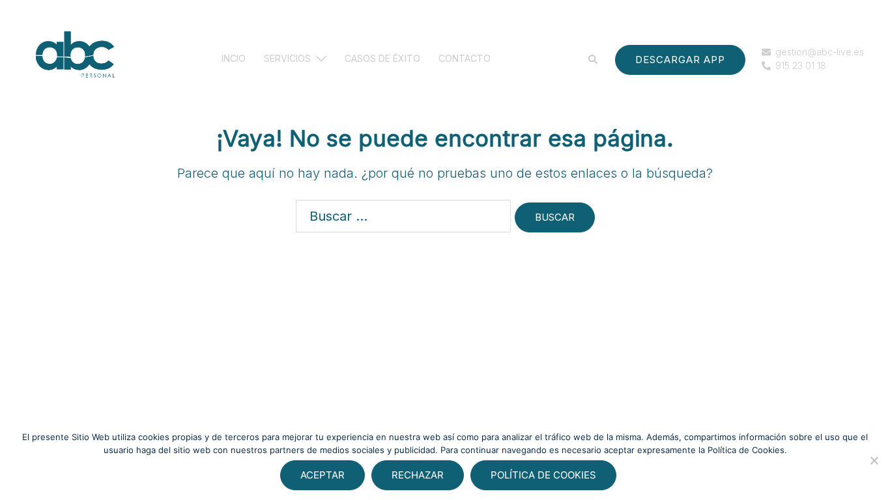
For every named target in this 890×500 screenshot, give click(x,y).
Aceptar (322, 475)
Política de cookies (543, 475)
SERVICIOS (287, 59)
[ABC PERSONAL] (75, 58)
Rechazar (418, 475)
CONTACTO (464, 59)
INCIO (234, 59)
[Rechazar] (873, 460)
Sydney (262, 397)
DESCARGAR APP (680, 59)
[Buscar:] (403, 216)
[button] (593, 59)
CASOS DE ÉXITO (382, 59)
